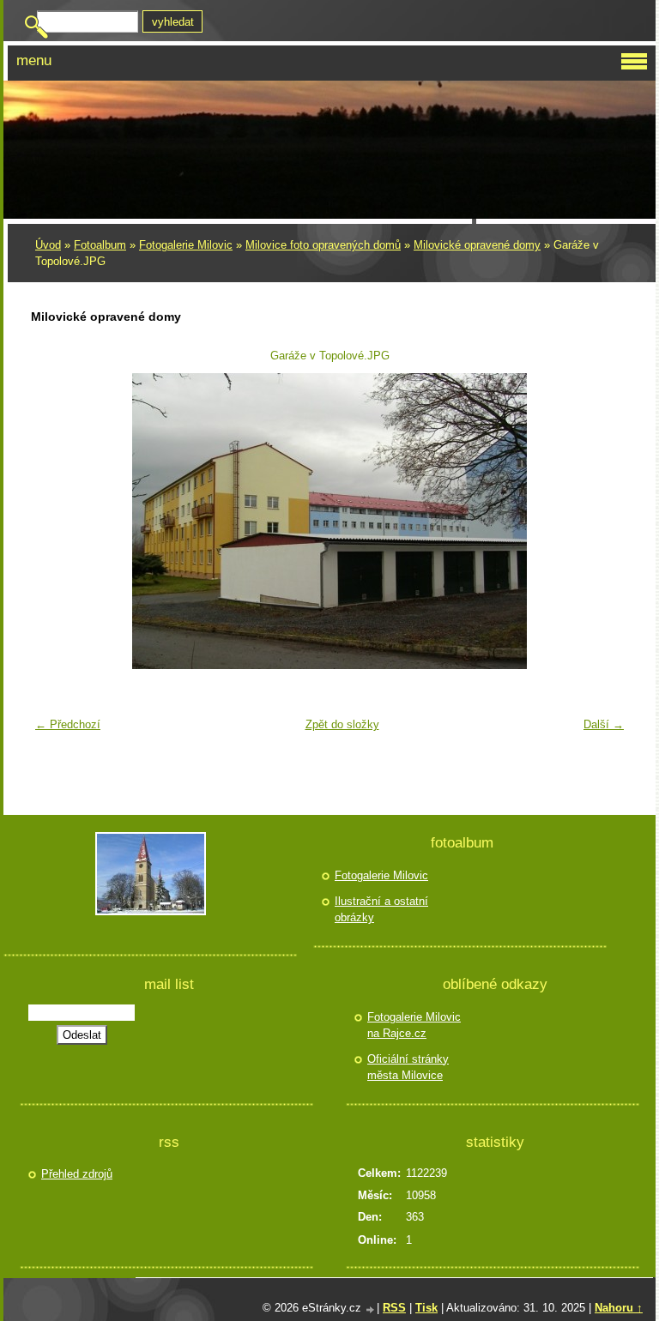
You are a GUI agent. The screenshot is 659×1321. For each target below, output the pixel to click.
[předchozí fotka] (54, 521)
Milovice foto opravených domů (323, 244)
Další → (603, 724)
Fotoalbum (100, 244)
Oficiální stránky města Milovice (408, 1068)
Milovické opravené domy (477, 244)
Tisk (426, 1307)
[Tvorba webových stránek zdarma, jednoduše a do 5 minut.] (371, 1309)
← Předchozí (67, 724)
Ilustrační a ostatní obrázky (381, 910)
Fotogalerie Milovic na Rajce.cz (414, 1025)
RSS (394, 1307)
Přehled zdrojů (76, 1173)
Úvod (48, 244)
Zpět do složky (342, 724)
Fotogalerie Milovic (186, 244)
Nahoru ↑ (619, 1307)
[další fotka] (604, 521)
